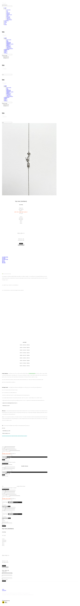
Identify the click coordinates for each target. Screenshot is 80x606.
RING (7, 11)
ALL (7, 10)
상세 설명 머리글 (5, 257)
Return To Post (5, 518)
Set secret (4, 505)
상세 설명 (3, 258)
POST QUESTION (6, 489)
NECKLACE (8, 12)
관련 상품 (3, 262)
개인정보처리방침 (4, 590)
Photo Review (6, 461)
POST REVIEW (5, 463)
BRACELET (8, 13)
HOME (5, 7)
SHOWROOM (6, 20)
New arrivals (8, 9)
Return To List (5, 506)
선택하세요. (21, 218)
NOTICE (5, 22)
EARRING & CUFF (9, 14)
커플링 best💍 (8, 18)
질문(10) (3, 261)
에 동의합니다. (9, 453)
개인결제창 (8, 17)
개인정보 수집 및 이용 (6, 453)
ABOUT (5, 21)
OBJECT (7, 15)
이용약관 (3, 589)
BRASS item (8, 16)
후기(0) (3, 260)
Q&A (5, 23)
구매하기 (4, 565)
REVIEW (5, 24)
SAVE (3, 459)
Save (9, 506)
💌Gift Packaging (9, 19)
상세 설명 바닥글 (5, 259)
